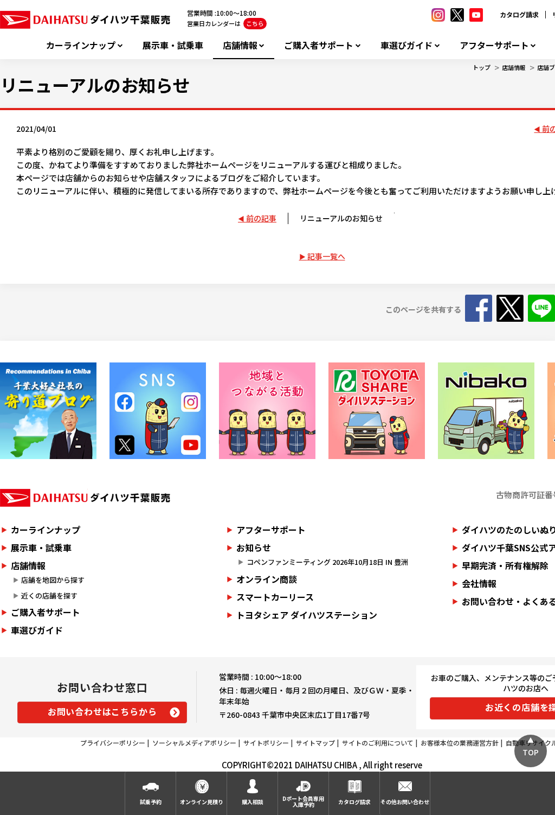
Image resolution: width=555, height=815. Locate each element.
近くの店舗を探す (49, 595)
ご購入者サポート (318, 45)
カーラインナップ (80, 45)
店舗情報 (240, 45)
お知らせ (253, 547)
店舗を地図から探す (53, 580)
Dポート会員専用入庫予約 (303, 801)
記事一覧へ (326, 256)
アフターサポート (494, 45)
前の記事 (261, 218)
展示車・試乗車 (173, 45)
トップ (482, 67)
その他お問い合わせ (404, 802)
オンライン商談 (266, 578)
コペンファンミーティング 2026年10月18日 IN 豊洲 (327, 562)
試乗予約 (151, 802)
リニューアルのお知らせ (341, 218)
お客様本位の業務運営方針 (460, 742)
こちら (255, 23)
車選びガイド (406, 45)
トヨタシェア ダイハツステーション (306, 614)
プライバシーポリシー (112, 742)
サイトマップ (315, 742)
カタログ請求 (519, 14)
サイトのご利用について (378, 742)
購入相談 (252, 802)
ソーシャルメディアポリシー (194, 742)
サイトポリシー (266, 742)
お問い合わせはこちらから (102, 711)
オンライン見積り (201, 802)
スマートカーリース (275, 596)
